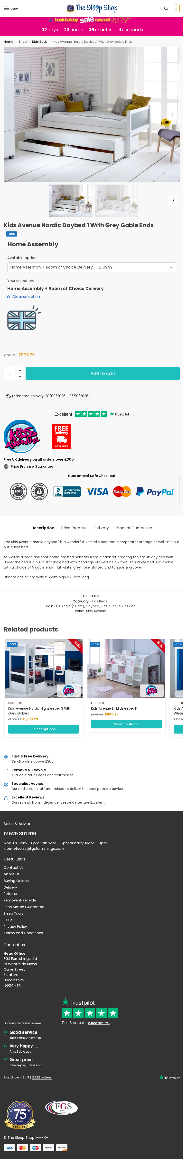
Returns (10, 893)
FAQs (8, 920)
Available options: (23, 257)
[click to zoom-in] (93, 114)
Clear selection (26, 296)
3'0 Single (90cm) (69, 606)
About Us (12, 874)
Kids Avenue (96, 611)
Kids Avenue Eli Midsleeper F (114, 708)
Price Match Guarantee (24, 906)
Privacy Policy (15, 926)
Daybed (92, 606)
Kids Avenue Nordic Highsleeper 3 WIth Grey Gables (39, 711)
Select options (43, 729)
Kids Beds (39, 42)
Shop (23, 42)
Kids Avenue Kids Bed (118, 606)
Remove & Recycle (20, 900)
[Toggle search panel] (166, 8)
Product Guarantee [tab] (134, 527)
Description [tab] (42, 527)
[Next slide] (172, 114)
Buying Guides (16, 880)
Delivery (10, 887)
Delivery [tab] (101, 527)
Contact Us (14, 867)
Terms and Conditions (23, 933)
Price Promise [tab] (74, 527)
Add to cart (102, 373)
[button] (176, 8)
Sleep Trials (13, 913)
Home (8, 42)
